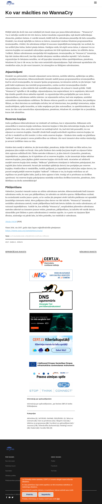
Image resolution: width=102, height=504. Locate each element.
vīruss (46, 236)
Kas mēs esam (10, 461)
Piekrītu (29, 495)
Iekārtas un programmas (36, 423)
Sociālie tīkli (44, 428)
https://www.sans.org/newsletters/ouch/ (24, 230)
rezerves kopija (33, 236)
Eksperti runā (61, 421)
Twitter (53, 461)
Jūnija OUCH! (11, 221)
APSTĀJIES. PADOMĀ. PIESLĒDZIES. (51, 418)
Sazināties (8, 471)
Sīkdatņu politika (10, 475)
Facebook (54, 466)
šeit (58, 499)
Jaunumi (30, 425)
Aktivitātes (31, 418)
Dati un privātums (45, 421)
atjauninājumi (17, 236)
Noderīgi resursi (66, 425)
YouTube (54, 471)
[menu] (95, 2)
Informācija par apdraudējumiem (39, 404)
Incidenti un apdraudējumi (60, 423)
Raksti (33, 428)
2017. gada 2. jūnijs (14, 242)
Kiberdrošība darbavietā (48, 425)
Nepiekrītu (46, 495)
